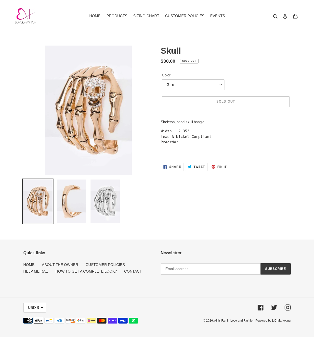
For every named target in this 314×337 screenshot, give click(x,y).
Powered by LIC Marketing (273, 320)
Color (166, 75)
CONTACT (133, 271)
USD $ (33, 307)
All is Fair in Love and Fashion (234, 320)
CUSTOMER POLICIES (105, 265)
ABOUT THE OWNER (60, 265)
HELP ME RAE (35, 271)
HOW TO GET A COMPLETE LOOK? (86, 271)
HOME (29, 265)
